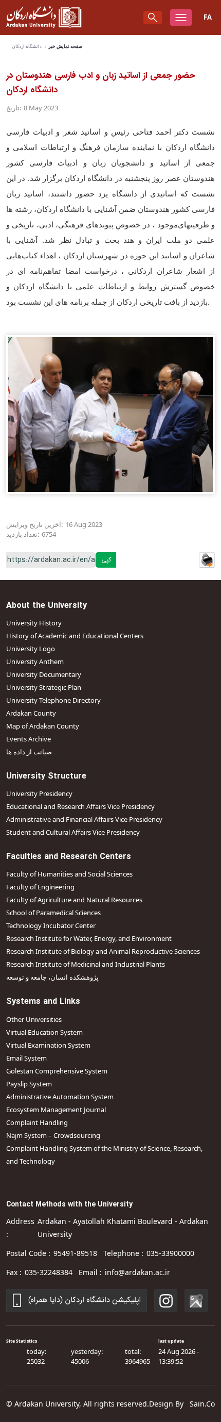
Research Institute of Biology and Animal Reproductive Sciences (103, 951)
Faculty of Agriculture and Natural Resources (74, 899)
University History (34, 622)
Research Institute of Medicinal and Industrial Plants (85, 964)
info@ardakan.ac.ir (137, 1272)
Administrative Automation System (60, 1096)
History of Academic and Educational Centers (74, 635)
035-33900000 (170, 1253)
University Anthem (35, 661)
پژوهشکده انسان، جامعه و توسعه (52, 977)
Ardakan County (31, 713)
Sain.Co (202, 1404)
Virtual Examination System (48, 1045)
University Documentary (43, 674)
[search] (152, 17)
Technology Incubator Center (51, 925)
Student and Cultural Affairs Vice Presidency (73, 832)
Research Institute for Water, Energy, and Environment (89, 938)
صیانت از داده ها (29, 751)
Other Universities (34, 1019)
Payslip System (29, 1083)
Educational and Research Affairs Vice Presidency (80, 806)
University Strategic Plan (43, 687)
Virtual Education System (44, 1032)
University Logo (30, 648)
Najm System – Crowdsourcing (53, 1135)
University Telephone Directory (53, 700)
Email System (26, 1058)
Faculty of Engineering (40, 886)
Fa (208, 17)
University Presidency (39, 793)
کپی (106, 560)
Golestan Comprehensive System (56, 1071)
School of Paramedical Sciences (53, 912)
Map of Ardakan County (42, 726)
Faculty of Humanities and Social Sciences (69, 874)
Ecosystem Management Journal (56, 1109)
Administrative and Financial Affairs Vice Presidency (84, 819)
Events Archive (28, 738)
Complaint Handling (37, 1122)
